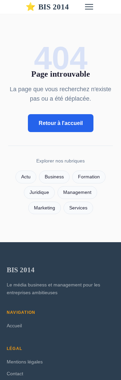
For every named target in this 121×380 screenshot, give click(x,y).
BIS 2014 (47, 6)
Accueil (14, 325)
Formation (89, 176)
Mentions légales (25, 361)
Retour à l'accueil (61, 123)
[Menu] (89, 6)
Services (78, 207)
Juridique (39, 192)
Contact (15, 373)
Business (54, 176)
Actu (26, 176)
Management (77, 192)
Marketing (44, 207)
